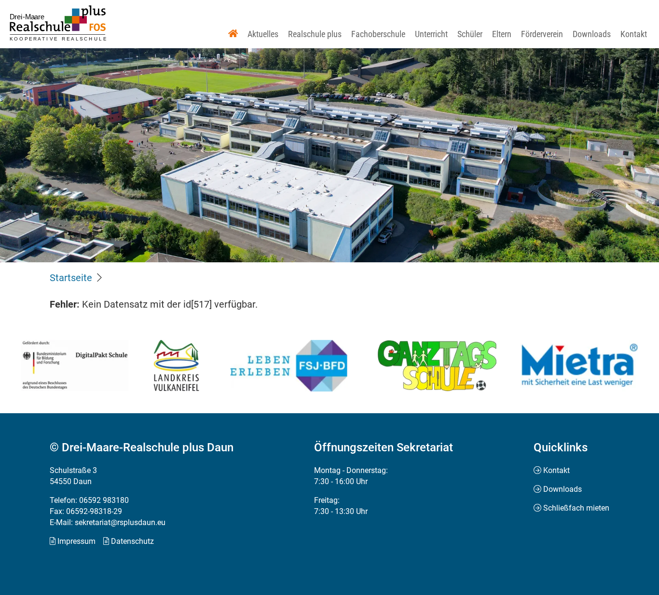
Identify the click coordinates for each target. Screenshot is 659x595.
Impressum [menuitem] (76, 541)
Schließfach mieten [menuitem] (576, 508)
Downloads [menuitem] (562, 489)
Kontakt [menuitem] (556, 470)
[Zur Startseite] (58, 23)
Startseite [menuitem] (71, 278)
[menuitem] (233, 34)
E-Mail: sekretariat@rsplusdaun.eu (107, 522)
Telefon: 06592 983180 (89, 500)
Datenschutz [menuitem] (132, 541)
